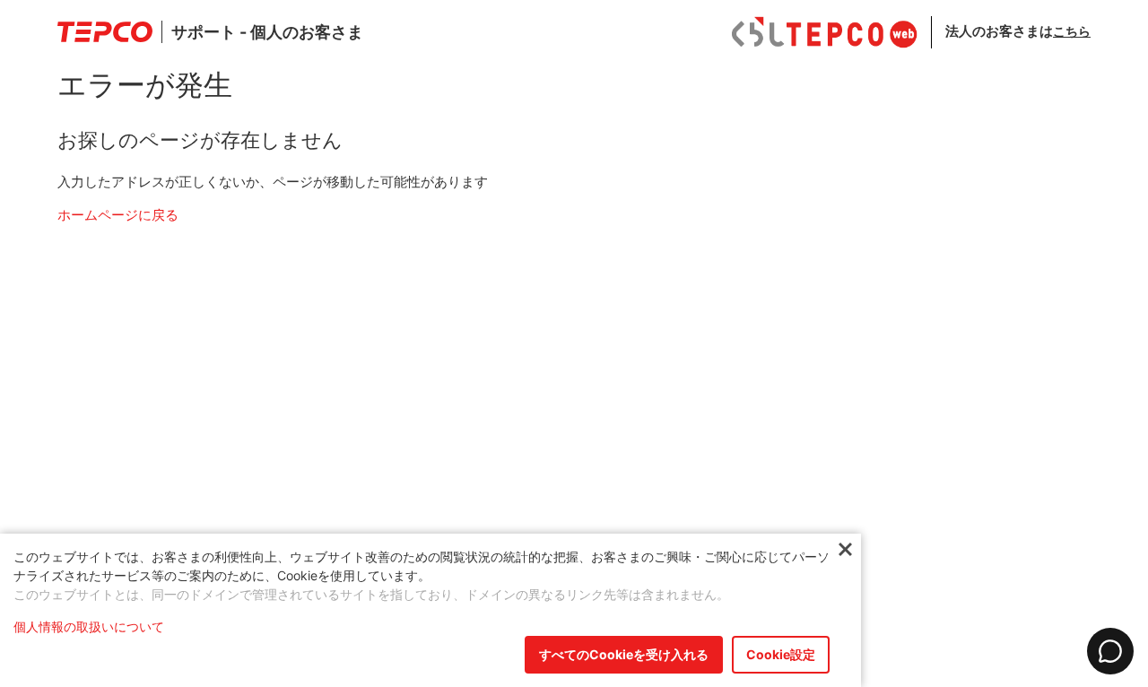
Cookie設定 (780, 654)
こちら (1072, 31)
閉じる (845, 550)
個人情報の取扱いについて (88, 626)
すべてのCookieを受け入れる (624, 654)
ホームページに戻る (117, 214)
